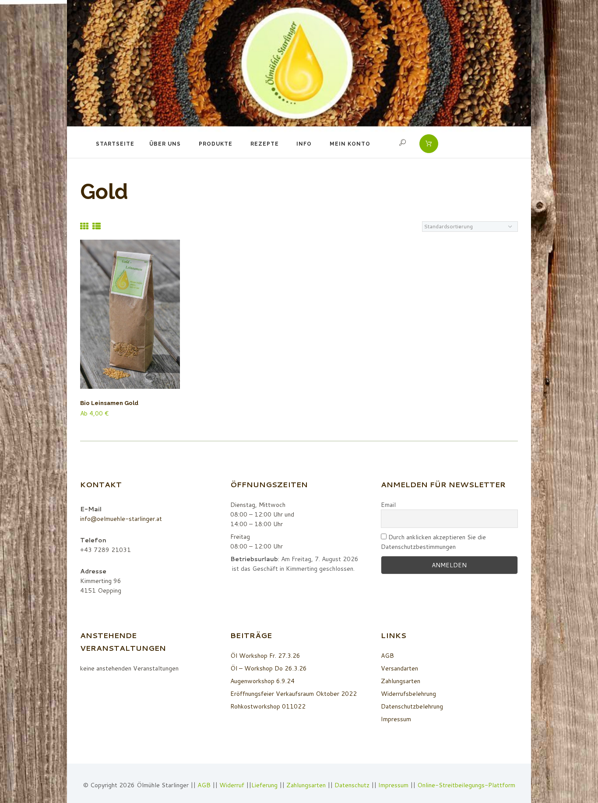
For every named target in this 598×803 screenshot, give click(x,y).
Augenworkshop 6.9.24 (262, 681)
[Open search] (403, 142)
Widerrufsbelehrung (408, 693)
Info (304, 144)
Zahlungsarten (400, 681)
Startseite (115, 144)
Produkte (215, 144)
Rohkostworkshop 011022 (268, 706)
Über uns (165, 144)
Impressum (396, 719)
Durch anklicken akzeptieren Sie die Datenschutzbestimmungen (433, 542)
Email (388, 504)
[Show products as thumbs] (84, 226)
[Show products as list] (96, 226)
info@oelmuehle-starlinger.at (121, 518)
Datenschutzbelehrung (412, 706)
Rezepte (264, 144)
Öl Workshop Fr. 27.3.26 (265, 655)
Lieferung (264, 785)
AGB (387, 655)
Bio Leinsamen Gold (109, 403)
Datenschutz (351, 785)
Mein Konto (350, 144)
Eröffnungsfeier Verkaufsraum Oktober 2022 (293, 693)
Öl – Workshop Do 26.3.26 (268, 668)
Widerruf (232, 785)
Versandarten (399, 668)
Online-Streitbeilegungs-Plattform (466, 785)
